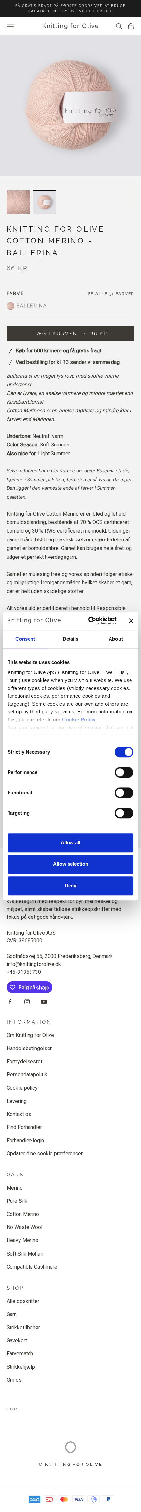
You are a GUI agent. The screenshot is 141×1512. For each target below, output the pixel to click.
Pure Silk (17, 1201)
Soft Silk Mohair (25, 1254)
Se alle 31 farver (111, 294)
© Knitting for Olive (71, 1464)
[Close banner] (131, 620)
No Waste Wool (24, 1227)
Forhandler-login (25, 1140)
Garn (12, 1314)
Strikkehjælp (21, 1367)
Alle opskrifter (23, 1301)
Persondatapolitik (27, 1074)
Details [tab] (71, 639)
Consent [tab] (25, 639)
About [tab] (116, 639)
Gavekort (17, 1340)
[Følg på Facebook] (10, 1001)
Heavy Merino (22, 1240)
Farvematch (20, 1354)
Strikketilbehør (23, 1327)
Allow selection (70, 864)
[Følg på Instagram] (27, 1001)
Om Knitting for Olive (30, 1035)
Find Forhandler (24, 1127)
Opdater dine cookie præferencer (45, 1153)
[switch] (124, 772)
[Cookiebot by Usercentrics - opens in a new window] (89, 620)
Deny (70, 885)
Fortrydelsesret (24, 1061)
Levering (17, 1101)
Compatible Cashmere (32, 1267)
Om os (14, 1380)
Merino (15, 1188)
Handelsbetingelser (29, 1048)
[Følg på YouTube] (44, 1001)
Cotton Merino (23, 1214)
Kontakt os (19, 1114)
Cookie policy (22, 1088)
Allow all (70, 842)
